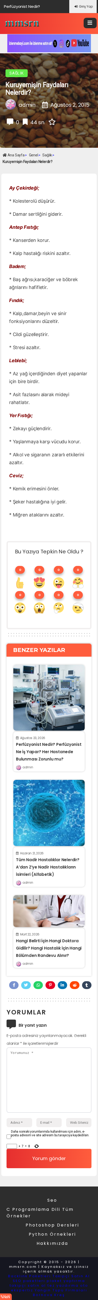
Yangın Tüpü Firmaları (61, 1290)
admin (27, 767)
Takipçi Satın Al (71, 1276)
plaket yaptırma (66, 1281)
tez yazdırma (63, 1285)
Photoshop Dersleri (52, 1225)
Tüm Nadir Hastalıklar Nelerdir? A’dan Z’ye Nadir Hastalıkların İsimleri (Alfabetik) (47, 867)
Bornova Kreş (49, 1295)
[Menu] (90, 23)
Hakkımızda (52, 1243)
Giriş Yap (86, 6)
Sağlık (16, 73)
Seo (52, 1200)
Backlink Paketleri (29, 1276)
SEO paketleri (29, 1281)
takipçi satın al (28, 1285)
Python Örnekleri (52, 1234)
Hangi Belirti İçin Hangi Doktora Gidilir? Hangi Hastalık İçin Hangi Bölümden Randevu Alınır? (49, 948)
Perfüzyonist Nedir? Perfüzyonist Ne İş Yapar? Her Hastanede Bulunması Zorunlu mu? (49, 752)
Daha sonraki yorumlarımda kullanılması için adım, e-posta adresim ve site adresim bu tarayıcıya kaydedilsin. (50, 1133)
